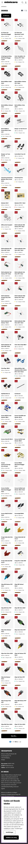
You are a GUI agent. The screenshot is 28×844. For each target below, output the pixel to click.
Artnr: (5, 36)
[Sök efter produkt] (22, 2)
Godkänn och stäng (11, 838)
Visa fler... (14, 736)
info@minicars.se (9, 765)
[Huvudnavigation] (2, 2)
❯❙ (20, 742)
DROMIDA (3, 6)
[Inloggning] (25, 2)
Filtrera (6, 16)
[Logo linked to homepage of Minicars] (10, 2)
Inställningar (9, 832)
